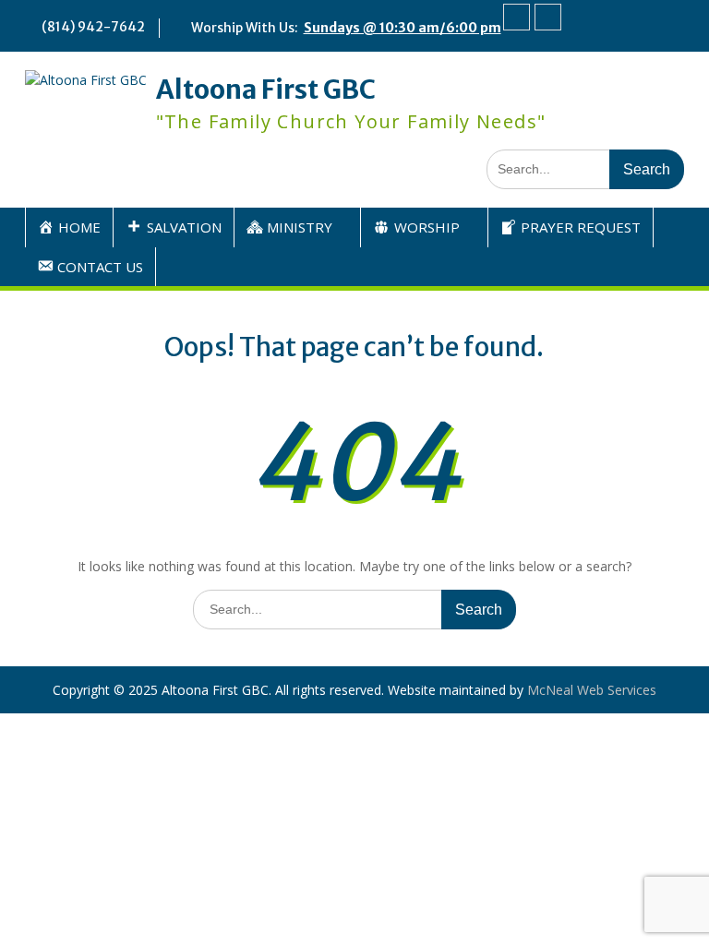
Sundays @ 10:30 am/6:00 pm (402, 27)
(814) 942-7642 (93, 26)
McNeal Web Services (591, 690)
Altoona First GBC (266, 89)
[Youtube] (548, 17)
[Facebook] (516, 17)
